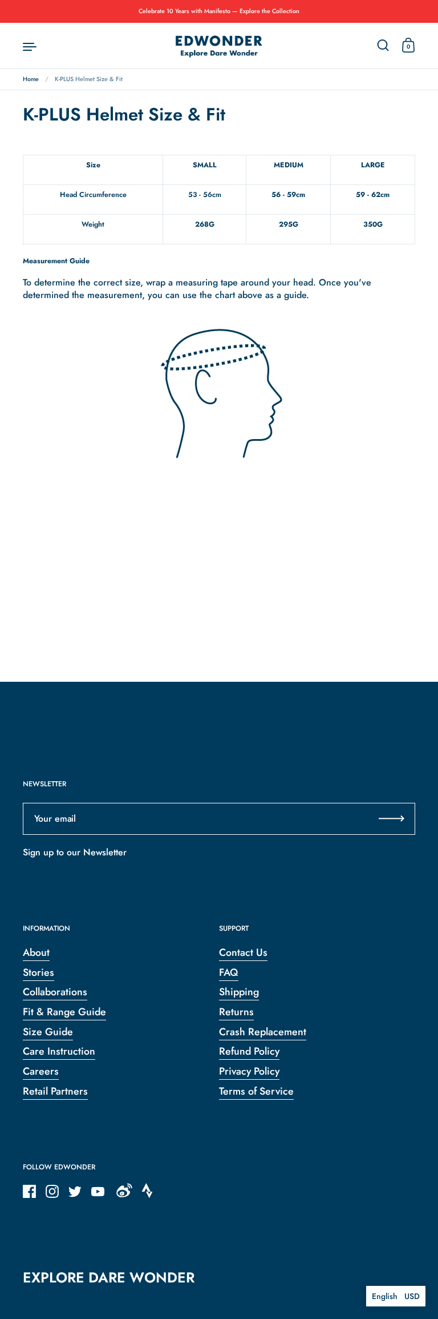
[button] (395, 1296)
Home (31, 79)
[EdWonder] (219, 46)
